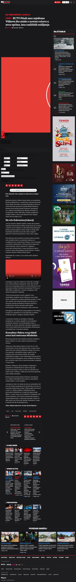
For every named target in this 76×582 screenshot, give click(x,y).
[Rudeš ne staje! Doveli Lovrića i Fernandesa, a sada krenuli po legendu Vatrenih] (10, 450)
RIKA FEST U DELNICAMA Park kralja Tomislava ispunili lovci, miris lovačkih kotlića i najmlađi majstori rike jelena (66, 69)
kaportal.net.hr (26, 574)
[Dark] (68, 2)
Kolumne (61, 557)
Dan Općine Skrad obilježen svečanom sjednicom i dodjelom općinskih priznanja (9, 546)
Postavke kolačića (9, 569)
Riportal (9, 28)
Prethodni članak (7, 432)
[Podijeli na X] (10, 185)
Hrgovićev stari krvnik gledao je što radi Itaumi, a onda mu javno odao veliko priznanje (19, 457)
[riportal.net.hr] (3, 577)
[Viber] (13, 185)
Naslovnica (4, 557)
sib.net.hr (20, 574)
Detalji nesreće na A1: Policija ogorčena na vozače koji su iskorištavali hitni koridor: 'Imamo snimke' (37, 458)
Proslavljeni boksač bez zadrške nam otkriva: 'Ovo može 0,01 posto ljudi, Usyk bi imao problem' (9, 515)
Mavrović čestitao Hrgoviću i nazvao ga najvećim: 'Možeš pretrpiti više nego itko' (18, 515)
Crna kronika (62, 112)
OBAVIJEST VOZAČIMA (44, 543)
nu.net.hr (50, 574)
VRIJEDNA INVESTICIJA (63, 543)
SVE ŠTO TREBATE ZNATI (15, 427)
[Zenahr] (14, 564)
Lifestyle (49, 557)
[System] (65, 2)
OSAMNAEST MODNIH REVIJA (36, 477)
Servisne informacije (26, 569)
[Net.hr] (3, 564)
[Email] (18, 185)
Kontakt (47, 569)
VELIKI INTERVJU (27, 427)
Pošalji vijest (42, 569)
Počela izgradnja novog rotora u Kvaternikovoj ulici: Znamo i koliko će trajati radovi (47, 546)
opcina (7, 411)
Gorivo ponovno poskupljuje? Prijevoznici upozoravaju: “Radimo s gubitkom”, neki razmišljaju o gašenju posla (18, 486)
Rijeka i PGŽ (9, 493)
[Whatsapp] (15, 185)
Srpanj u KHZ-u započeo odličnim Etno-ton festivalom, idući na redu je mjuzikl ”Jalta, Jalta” (28, 547)
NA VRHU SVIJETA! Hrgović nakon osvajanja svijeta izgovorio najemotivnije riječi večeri (66, 95)
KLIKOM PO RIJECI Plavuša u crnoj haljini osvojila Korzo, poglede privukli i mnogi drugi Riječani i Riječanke (9, 486)
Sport (61, 99)
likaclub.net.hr (56, 574)
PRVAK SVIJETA (62, 91)
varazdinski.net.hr (13, 574)
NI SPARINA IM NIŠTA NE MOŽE (9, 477)
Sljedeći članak (39, 432)
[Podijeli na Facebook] (7, 185)
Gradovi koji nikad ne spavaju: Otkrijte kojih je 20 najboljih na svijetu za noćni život (27, 515)
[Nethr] (21, 564)
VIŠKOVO (25, 411)
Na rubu (55, 557)
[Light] (63, 2)
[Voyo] (9, 564)
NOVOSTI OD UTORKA (17, 477)
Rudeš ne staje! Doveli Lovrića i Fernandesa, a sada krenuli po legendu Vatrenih (10, 456)
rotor (12, 411)
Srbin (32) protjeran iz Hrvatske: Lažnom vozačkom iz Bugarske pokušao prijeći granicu (37, 515)
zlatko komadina (32, 411)
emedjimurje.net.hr (4, 574)
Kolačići (2, 569)
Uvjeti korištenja (35, 569)
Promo (67, 557)
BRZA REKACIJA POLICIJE (64, 103)
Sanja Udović (18, 411)
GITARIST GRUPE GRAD (27, 477)
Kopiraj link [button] (21, 185)
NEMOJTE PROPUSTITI (25, 543)
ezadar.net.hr (33, 574)
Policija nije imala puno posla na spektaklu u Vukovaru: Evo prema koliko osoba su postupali (27, 458)
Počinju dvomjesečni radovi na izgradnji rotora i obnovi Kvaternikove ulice (65, 546)
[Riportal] (5, 2)
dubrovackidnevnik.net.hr (42, 574)
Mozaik (43, 557)
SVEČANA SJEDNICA (6, 543)
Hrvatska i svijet (19, 495)
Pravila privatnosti (17, 569)
